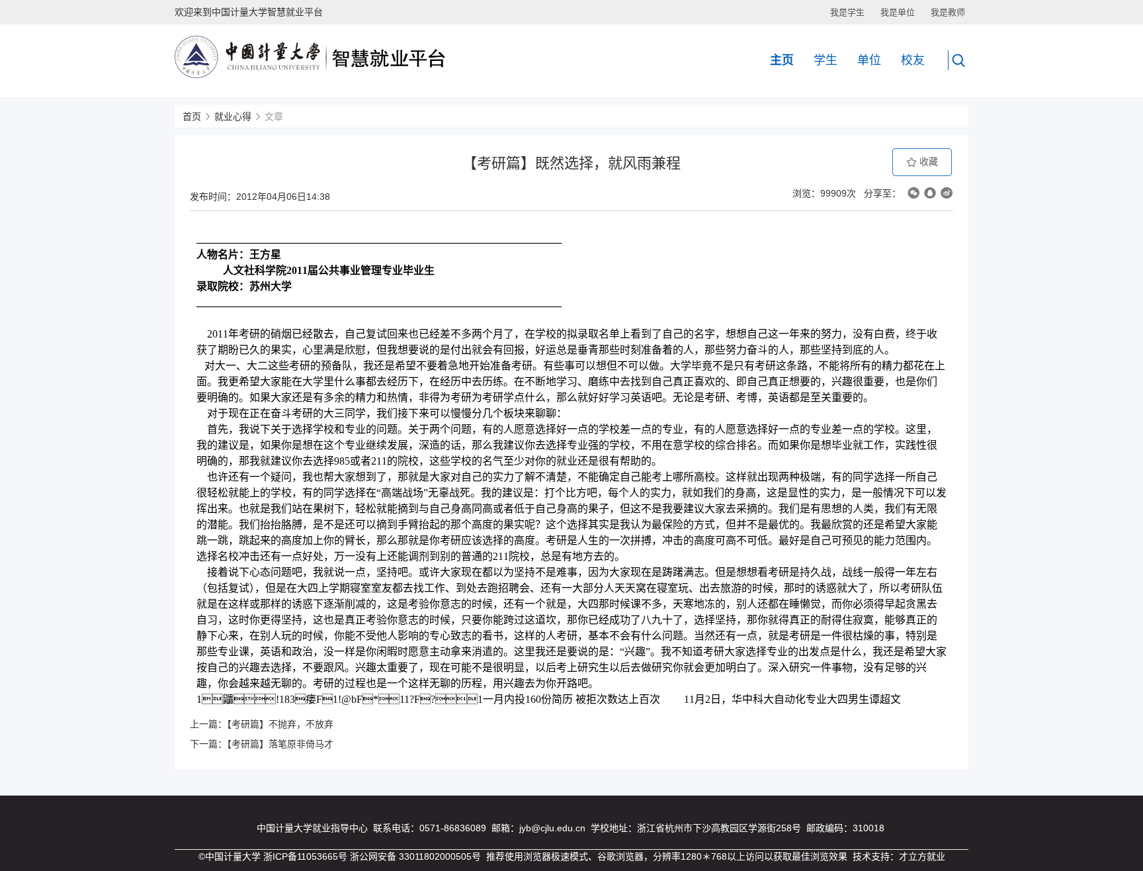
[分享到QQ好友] (930, 193)
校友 (913, 60)
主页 (782, 60)
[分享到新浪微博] (946, 193)
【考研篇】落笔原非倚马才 (280, 744)
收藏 (927, 161)
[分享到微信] (913, 193)
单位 (869, 60)
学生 (825, 60)
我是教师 (948, 12)
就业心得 (232, 116)
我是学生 (847, 12)
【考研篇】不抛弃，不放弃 (280, 724)
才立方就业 (922, 856)
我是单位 (897, 12)
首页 (192, 116)
